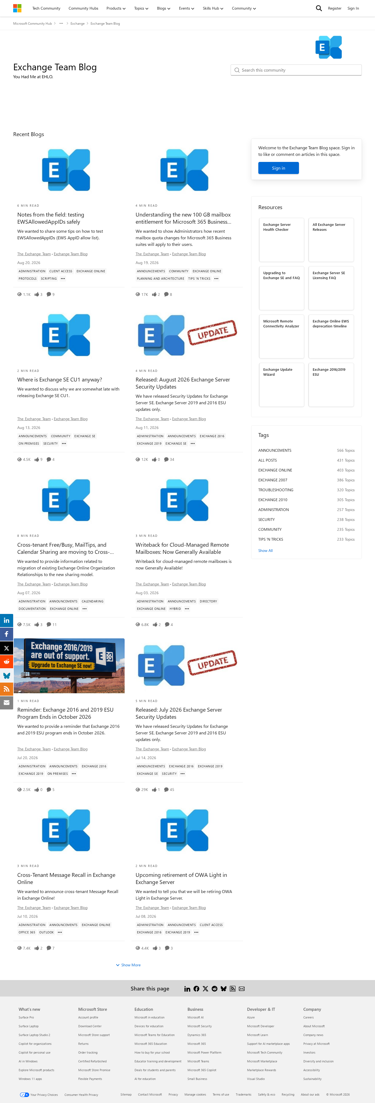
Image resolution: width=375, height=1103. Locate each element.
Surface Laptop (28, 1026)
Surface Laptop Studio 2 (34, 1035)
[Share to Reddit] (214, 988)
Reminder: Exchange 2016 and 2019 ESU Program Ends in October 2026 (65, 713)
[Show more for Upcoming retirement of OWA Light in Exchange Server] (196, 932)
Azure (251, 1017)
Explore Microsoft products (36, 1070)
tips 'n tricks (270, 539)
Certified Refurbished (92, 1061)
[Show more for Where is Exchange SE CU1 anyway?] (64, 443)
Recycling (288, 1094)
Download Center (90, 1026)
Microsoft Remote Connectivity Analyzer (281, 323)
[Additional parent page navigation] (61, 23)
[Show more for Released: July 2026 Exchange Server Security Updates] (182, 774)
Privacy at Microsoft (316, 1044)
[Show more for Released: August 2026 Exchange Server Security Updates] (192, 443)
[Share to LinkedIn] (187, 988)
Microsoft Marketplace (262, 1061)
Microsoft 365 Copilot (202, 1070)
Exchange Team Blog (71, 253)
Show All (265, 550)
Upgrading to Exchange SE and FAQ (281, 275)
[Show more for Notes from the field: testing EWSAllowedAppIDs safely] (63, 279)
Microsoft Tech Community (264, 1052)
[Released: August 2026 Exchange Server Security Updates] (187, 335)
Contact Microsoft (150, 1094)
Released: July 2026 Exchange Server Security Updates (179, 713)
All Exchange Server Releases (329, 226)
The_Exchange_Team (34, 253)
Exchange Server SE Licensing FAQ (329, 275)
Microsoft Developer (260, 1026)
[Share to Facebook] (196, 988)
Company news (313, 1035)
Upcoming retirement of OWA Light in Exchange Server (181, 878)
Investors (309, 1052)
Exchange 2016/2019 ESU (329, 371)
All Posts (267, 460)
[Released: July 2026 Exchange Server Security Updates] (187, 665)
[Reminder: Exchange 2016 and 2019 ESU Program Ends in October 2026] (69, 665)
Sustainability (312, 1079)
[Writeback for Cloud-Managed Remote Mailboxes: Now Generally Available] (187, 500)
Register (335, 8)
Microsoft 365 (197, 1044)
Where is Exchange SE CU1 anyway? (59, 379)
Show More (131, 964)
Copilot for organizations (35, 1044)
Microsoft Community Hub (32, 23)
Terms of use (221, 1094)
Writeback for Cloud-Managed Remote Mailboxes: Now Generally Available (182, 548)
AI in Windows (28, 1061)
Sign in (278, 168)
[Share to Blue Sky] (223, 988)
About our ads (310, 1094)
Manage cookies (195, 1094)
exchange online (275, 470)
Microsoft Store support (94, 1035)
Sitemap (126, 1094)
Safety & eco (266, 1094)
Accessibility (311, 1070)
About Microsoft (314, 1026)
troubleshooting (275, 489)
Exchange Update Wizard (277, 371)
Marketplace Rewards (261, 1070)
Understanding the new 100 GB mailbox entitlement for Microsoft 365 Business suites (183, 218)
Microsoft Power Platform (204, 1052)
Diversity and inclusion (318, 1061)
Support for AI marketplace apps (268, 1044)
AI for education (145, 1079)
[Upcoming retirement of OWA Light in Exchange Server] (187, 830)
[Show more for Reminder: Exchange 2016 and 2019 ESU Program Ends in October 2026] (74, 774)
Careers (308, 1017)
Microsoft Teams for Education (155, 1035)
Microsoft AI (196, 1017)
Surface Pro (26, 1017)
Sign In (353, 8)
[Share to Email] (242, 988)
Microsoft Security (200, 1026)
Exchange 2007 (272, 479)
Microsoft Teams (198, 1061)
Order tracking (87, 1052)
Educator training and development (158, 1061)
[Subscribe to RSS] (233, 988)
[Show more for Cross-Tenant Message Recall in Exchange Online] (60, 932)
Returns (83, 1044)
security (266, 519)
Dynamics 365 (197, 1035)
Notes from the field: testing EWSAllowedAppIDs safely (50, 218)
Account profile (88, 1017)
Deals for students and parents (155, 1070)
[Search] (319, 8)
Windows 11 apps (30, 1079)
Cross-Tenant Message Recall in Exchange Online (66, 878)
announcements (274, 450)
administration (273, 509)
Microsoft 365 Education (151, 1044)
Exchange (78, 23)
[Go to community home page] (17, 8)
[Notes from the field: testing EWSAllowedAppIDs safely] (69, 170)
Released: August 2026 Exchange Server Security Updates (183, 383)
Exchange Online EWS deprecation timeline (331, 323)
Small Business (197, 1079)
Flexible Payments (90, 1079)
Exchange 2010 (272, 499)
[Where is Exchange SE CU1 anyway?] (69, 335)
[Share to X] (205, 988)
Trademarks (243, 1094)
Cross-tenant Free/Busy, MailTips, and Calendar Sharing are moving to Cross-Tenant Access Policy (63, 548)
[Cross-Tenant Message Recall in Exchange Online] (69, 830)
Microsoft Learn (257, 1035)
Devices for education (149, 1026)
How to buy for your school (152, 1052)
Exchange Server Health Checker (277, 226)
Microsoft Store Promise (94, 1070)
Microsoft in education (149, 1017)
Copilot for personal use (35, 1052)
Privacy (173, 1094)
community (270, 529)
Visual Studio (256, 1079)
